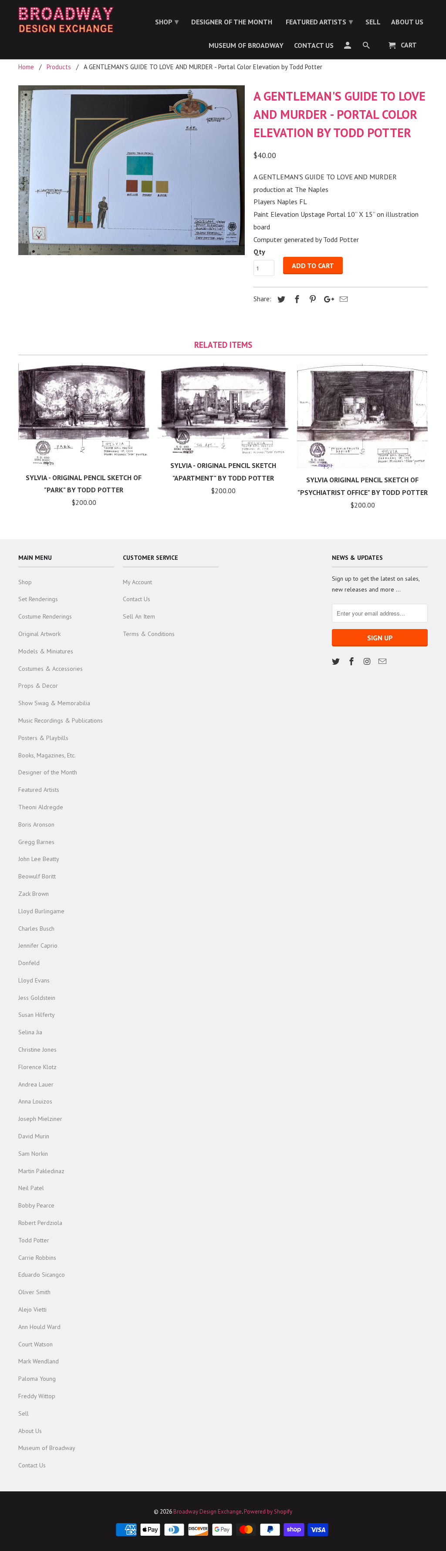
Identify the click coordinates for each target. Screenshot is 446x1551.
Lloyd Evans (34, 980)
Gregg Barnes (36, 842)
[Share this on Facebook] (296, 299)
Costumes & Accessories (50, 669)
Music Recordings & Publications (60, 720)
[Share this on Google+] (327, 299)
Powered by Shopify (268, 1511)
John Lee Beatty (38, 859)
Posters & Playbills (43, 738)
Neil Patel (31, 1188)
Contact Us (32, 1465)
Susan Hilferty (36, 1015)
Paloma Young (37, 1379)
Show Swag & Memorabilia (54, 703)
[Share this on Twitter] (280, 299)
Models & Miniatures (45, 651)
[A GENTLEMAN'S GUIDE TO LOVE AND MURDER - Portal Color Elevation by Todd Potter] (131, 170)
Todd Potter (33, 1240)
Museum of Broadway (46, 1448)
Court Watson (35, 1344)
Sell (23, 1413)
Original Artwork (39, 634)
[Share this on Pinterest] (311, 299)
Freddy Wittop (36, 1396)
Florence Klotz (37, 1067)
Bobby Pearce (36, 1205)
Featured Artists (38, 790)
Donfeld (29, 963)
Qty (259, 251)
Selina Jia (30, 1032)
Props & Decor (38, 686)
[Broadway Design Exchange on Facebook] (352, 661)
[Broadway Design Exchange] (66, 20)
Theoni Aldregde (40, 807)
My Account (137, 582)
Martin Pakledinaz (41, 1171)
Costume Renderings (45, 616)
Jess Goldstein (36, 998)
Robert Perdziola (40, 1223)
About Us (30, 1431)
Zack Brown (33, 894)
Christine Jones (37, 1049)
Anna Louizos (35, 1101)
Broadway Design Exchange (207, 1511)
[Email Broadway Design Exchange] (383, 661)
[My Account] (348, 47)
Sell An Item (139, 616)
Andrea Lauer (36, 1084)
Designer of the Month (47, 772)
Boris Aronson (36, 824)
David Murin (33, 1136)
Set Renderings (38, 599)
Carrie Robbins (37, 1258)
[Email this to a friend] (342, 299)
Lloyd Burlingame (41, 911)
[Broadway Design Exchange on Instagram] (368, 661)
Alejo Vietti (32, 1309)
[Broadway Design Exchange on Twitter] (336, 661)
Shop (25, 582)
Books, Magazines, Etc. (47, 755)
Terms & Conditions (149, 634)
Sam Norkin (33, 1153)
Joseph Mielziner (40, 1119)
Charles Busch (36, 928)
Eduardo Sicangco (41, 1274)
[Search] (367, 47)
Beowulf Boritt (37, 876)
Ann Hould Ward (39, 1327)
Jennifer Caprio (37, 945)
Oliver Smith (34, 1292)
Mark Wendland (38, 1361)
